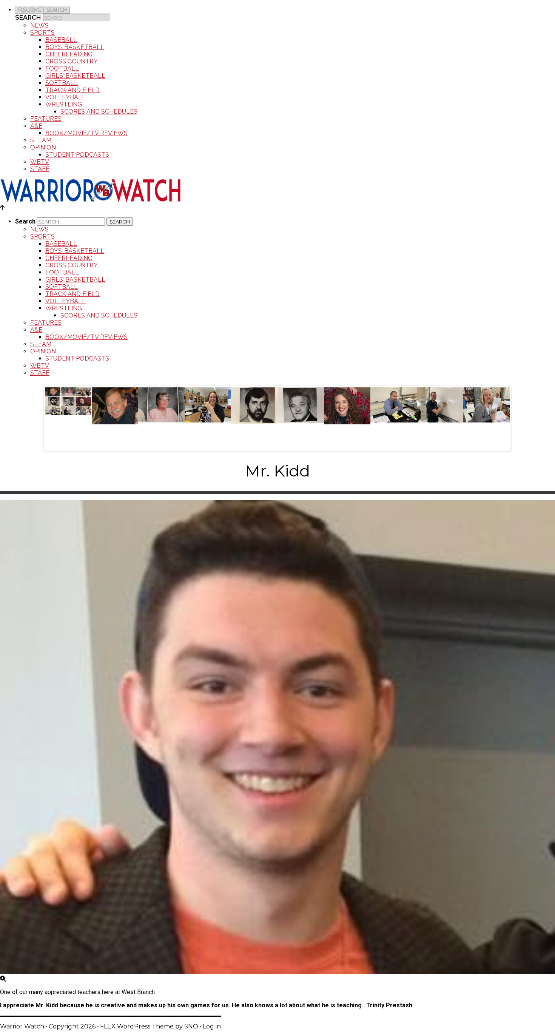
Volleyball (65, 97)
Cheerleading (68, 54)
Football (62, 68)
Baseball (61, 39)
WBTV (39, 161)
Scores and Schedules (98, 111)
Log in (212, 1026)
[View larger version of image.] (277, 737)
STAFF (39, 169)
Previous (37, 416)
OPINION (43, 147)
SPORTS (42, 32)
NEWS (39, 25)
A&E (36, 126)
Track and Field (72, 90)
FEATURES (46, 118)
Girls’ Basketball (75, 75)
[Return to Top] (2, 207)
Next (517, 416)
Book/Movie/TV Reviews (86, 133)
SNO (191, 1026)
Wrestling (63, 104)
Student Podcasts (77, 154)
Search (28, 17)
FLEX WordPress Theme (137, 1026)
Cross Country (71, 61)
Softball (61, 82)
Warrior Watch (22, 1026)
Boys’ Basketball (74, 47)
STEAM (40, 140)
